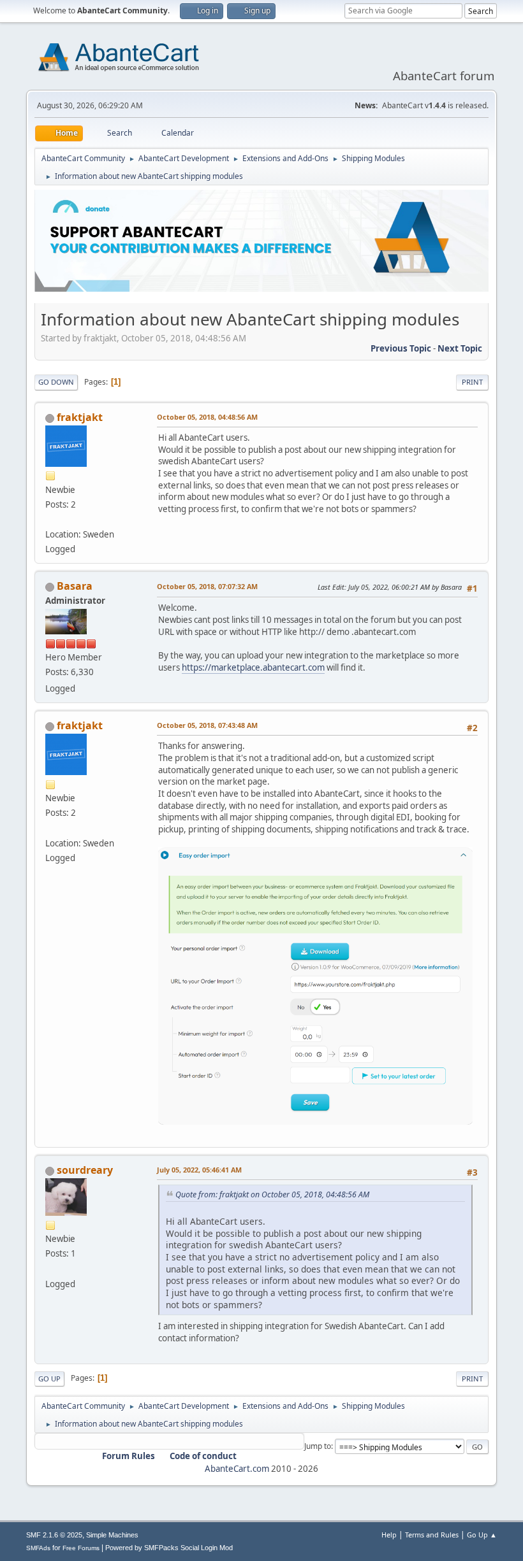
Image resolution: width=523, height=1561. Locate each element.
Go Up (49, 1378)
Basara (74, 586)
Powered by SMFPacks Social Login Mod (169, 1547)
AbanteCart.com (237, 1468)
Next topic (460, 348)
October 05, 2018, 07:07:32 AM (207, 586)
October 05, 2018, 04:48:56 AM (207, 417)
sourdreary (85, 1170)
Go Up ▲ (482, 1534)
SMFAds (38, 1547)
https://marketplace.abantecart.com (253, 667)
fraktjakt (80, 417)
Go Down (56, 382)
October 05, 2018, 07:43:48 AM (207, 725)
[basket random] (50, 1268)
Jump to (317, 1446)
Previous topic (401, 348)
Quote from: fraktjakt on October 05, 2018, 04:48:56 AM (272, 1194)
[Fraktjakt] (50, 519)
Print (472, 382)
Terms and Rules (432, 1534)
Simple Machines (112, 1535)
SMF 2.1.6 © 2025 (54, 1535)
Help (389, 1534)
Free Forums (81, 1547)
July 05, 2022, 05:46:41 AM (199, 1169)
